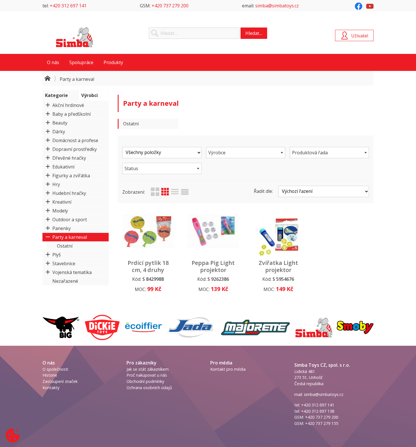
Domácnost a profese (75, 140)
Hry (56, 184)
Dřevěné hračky (69, 158)
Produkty (113, 62)
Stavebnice (63, 263)
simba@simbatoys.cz (277, 6)
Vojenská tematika (72, 272)
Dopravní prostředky (74, 149)
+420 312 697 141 (68, 6)
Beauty (59, 123)
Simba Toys (74, 37)
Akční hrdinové (68, 105)
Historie (49, 375)
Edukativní (63, 167)
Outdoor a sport (69, 219)
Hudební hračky (69, 193)
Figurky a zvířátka (71, 175)
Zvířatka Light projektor (278, 266)
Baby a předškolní (71, 114)
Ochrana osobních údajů (149, 387)
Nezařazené (65, 281)
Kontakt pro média (228, 369)
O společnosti (55, 369)
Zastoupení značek (60, 381)
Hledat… (253, 33)
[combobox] (245, 152)
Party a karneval (69, 237)
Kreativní (61, 202)
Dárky (58, 131)
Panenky (61, 228)
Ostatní (64, 246)
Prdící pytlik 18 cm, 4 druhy (148, 266)
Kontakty (50, 387)
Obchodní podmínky (145, 381)
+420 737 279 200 (170, 6)
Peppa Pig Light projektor (213, 266)
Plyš (56, 255)
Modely (60, 211)
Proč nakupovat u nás (146, 375)
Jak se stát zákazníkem (147, 369)
